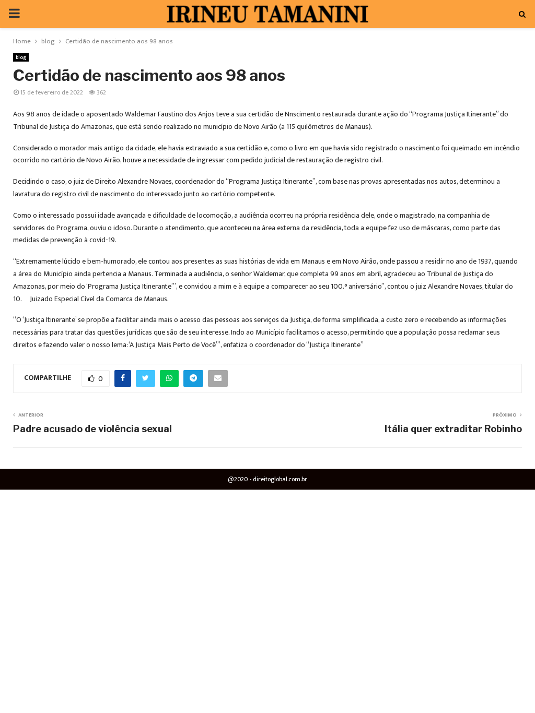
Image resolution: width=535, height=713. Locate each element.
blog (21, 57)
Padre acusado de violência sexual (92, 428)
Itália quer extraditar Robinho (453, 428)
